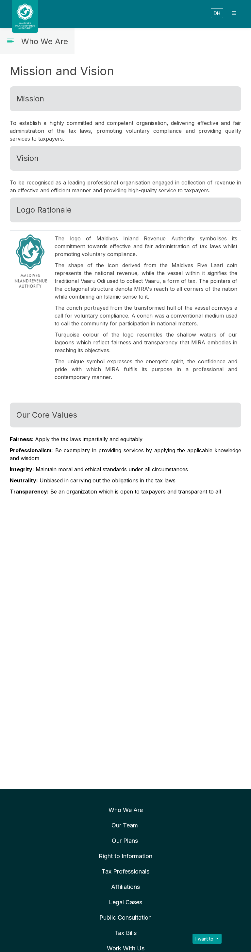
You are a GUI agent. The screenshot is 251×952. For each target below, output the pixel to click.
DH (217, 13)
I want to (205, 939)
